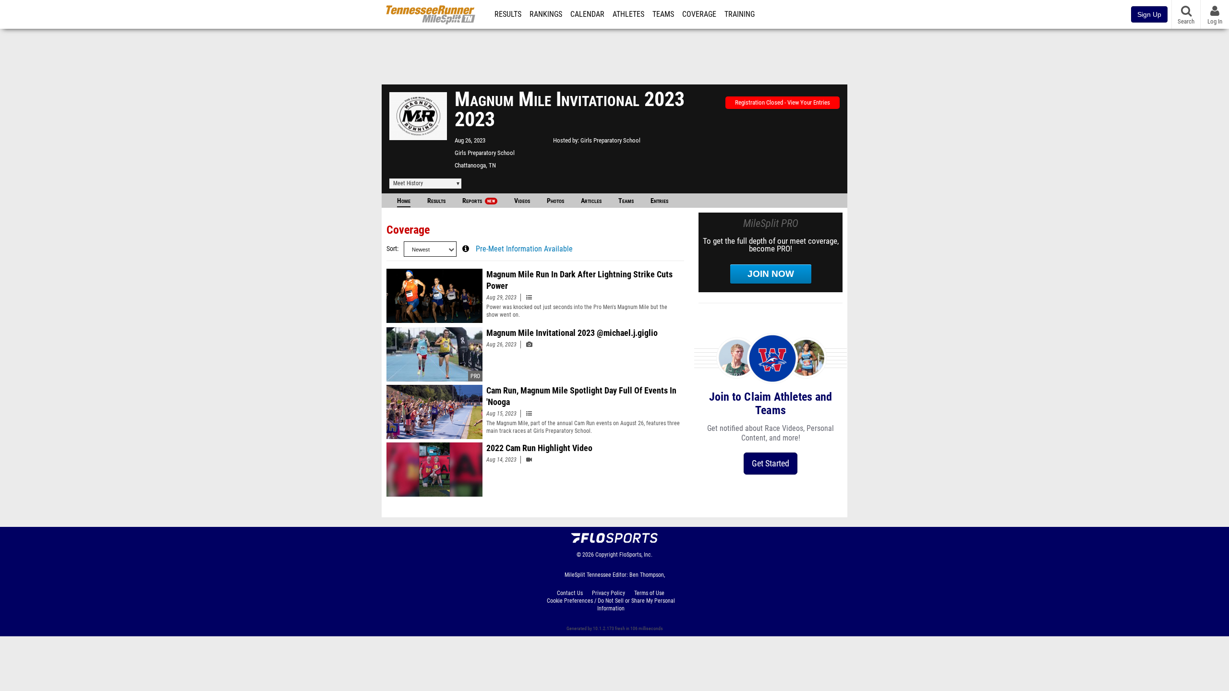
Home (403, 201)
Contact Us (570, 593)
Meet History (408, 183)
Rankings (546, 14)
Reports (478, 201)
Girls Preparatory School (485, 152)
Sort (391, 249)
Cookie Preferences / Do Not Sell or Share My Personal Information (611, 604)
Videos (522, 201)
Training (739, 14)
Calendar (587, 14)
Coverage (699, 14)
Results (507, 14)
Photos (555, 201)
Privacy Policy (608, 593)
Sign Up (1149, 14)
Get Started (770, 463)
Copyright (606, 554)
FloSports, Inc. (635, 554)
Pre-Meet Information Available (524, 249)
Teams (663, 14)
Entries (659, 201)
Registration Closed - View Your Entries (782, 102)
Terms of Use (649, 593)
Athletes (628, 14)
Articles (591, 201)
